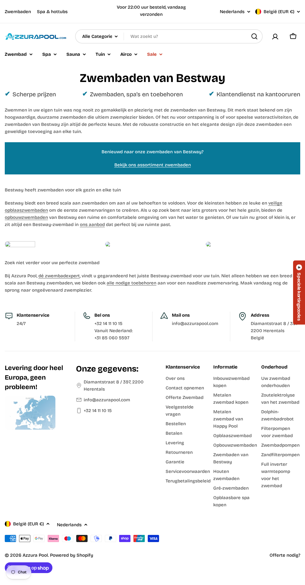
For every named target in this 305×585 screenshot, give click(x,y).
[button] (299, 292)
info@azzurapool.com (107, 400)
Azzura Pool (35, 555)
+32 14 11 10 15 (98, 410)
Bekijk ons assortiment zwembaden (152, 165)
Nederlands (232, 12)
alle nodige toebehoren (131, 283)
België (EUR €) (279, 11)
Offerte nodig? (285, 555)
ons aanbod (92, 224)
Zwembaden (18, 11)
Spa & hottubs (52, 11)
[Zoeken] (254, 36)
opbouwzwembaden (26, 217)
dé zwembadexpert (59, 275)
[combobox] (169, 36)
